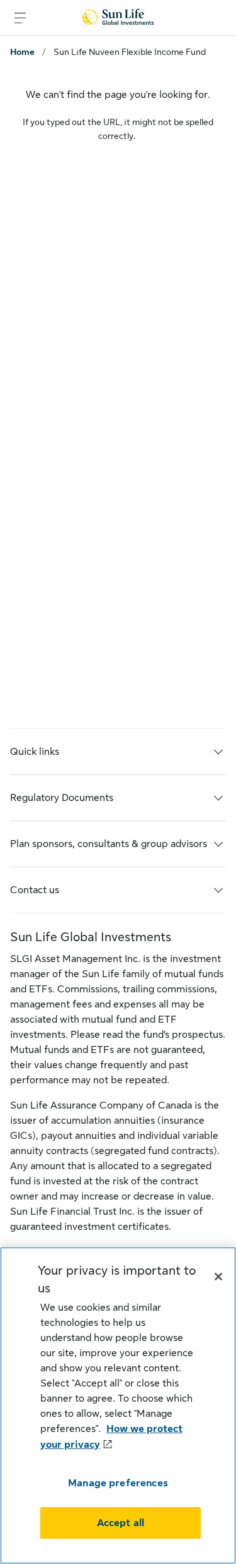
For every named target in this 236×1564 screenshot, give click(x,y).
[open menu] (20, 18)
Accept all (121, 1523)
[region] (118, 1405)
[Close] (218, 1276)
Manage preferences (118, 1483)
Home (22, 52)
